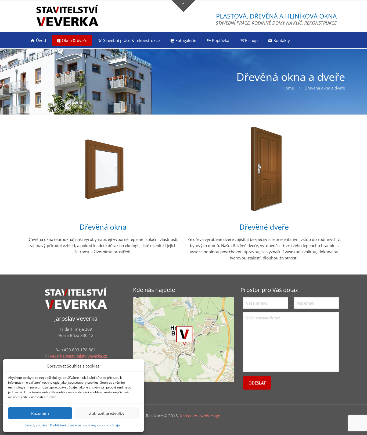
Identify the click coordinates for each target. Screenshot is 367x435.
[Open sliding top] (183, 6)
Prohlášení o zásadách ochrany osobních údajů (85, 425)
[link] (183, 339)
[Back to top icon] (341, 424)
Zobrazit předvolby (106, 413)
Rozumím (40, 413)
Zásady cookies (35, 425)
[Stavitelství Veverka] (67, 16)
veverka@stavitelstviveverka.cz (78, 356)
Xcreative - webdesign (200, 415)
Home (288, 88)
